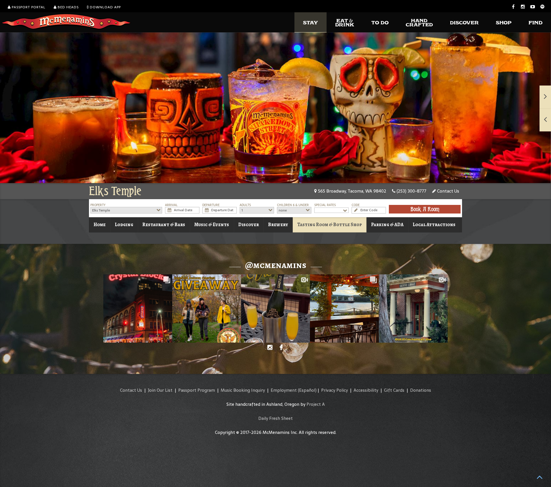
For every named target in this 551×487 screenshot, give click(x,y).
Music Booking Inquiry (243, 390)
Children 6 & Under (293, 205)
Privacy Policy (334, 390)
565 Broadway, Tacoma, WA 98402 (351, 191)
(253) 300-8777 (410, 191)
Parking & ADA (387, 224)
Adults (245, 205)
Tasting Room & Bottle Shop (329, 224)
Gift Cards (394, 390)
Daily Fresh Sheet (275, 418)
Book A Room (424, 209)
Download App (105, 7)
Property (98, 205)
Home (100, 224)
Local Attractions (434, 224)
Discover (248, 224)
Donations (420, 390)
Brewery (278, 224)
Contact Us (447, 191)
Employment (284, 390)
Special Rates (325, 205)
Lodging (124, 224)
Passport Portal (28, 7)
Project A (315, 404)
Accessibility (366, 390)
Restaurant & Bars (163, 224)
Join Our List (160, 390)
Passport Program (196, 390)
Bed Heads (68, 7)
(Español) (307, 390)
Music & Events (211, 224)
